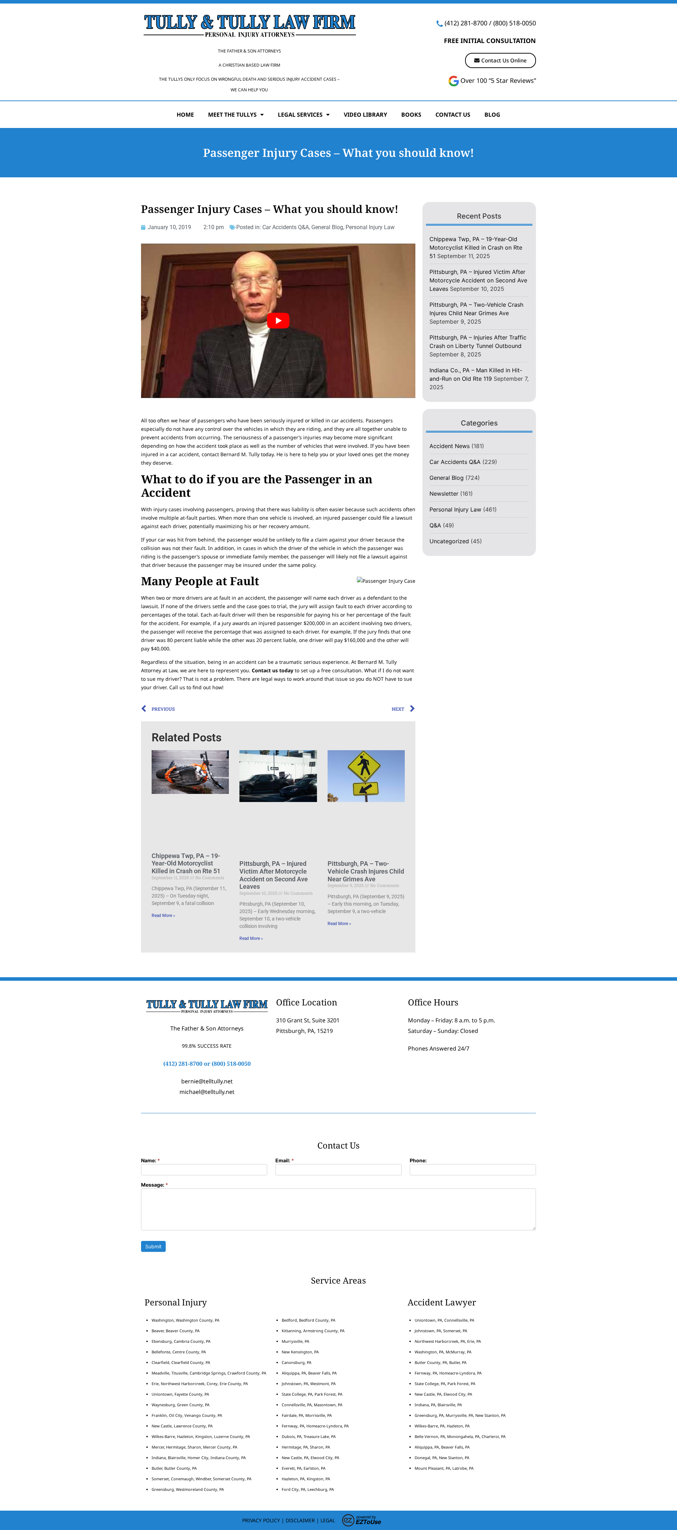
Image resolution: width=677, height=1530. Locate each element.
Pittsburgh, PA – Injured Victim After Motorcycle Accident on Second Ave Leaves (273, 875)
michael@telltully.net (206, 1092)
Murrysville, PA (295, 1341)
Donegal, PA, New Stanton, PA (442, 1457)
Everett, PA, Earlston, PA (303, 1468)
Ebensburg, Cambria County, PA (181, 1341)
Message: (154, 1185)
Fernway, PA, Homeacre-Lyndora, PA (315, 1425)
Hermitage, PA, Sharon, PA (306, 1447)
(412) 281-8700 (466, 23)
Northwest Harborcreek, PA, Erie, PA (448, 1341)
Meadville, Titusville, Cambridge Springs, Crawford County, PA (209, 1373)
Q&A (435, 525)
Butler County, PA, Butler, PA (440, 1362)
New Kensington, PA (300, 1351)
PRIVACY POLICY (261, 1520)
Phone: (418, 1160)
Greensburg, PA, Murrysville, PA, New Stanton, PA (460, 1415)
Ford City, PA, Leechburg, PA (308, 1489)
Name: (150, 1160)
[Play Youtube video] (278, 321)
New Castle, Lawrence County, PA (182, 1425)
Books (411, 114)
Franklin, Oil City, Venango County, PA (187, 1415)
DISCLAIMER (300, 1520)
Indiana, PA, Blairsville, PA (438, 1404)
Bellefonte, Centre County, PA (179, 1351)
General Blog (327, 227)
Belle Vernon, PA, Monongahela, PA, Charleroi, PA (460, 1436)
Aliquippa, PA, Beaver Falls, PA (309, 1373)
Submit (153, 1246)
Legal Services (300, 114)
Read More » (163, 915)
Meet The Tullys (232, 114)
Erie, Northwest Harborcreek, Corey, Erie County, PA (200, 1383)
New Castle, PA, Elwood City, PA (310, 1457)
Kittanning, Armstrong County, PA (313, 1330)
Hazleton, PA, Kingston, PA (306, 1478)
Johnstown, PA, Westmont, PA (309, 1383)
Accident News (449, 445)
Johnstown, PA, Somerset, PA (441, 1330)
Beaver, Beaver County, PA (176, 1330)
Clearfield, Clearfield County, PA (181, 1362)
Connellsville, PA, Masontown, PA (312, 1404)
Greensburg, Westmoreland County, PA (188, 1489)
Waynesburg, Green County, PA (180, 1404)
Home (185, 114)
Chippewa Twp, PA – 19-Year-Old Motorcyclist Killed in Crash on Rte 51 (186, 863)
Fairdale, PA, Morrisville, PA (307, 1415)
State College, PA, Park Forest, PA (312, 1394)
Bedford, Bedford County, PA (308, 1320)
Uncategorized (449, 541)
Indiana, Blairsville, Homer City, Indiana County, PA (199, 1457)
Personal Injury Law (370, 227)
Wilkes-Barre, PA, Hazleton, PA (442, 1425)
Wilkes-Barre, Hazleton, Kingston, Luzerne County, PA (201, 1436)
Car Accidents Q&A (285, 227)
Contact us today (272, 670)
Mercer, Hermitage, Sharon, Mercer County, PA (194, 1447)
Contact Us (452, 114)
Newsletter (443, 493)
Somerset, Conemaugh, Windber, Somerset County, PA (201, 1478)
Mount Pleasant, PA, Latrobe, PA (445, 1468)
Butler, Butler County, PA (174, 1468)
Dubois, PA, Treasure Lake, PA (309, 1436)
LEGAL (328, 1520)
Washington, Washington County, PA (185, 1320)
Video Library (365, 114)
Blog (492, 114)
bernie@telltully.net (207, 1081)
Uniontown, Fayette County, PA (180, 1394)
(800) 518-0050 (514, 23)
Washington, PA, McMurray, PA (443, 1351)
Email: (284, 1160)
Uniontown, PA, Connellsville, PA (444, 1320)
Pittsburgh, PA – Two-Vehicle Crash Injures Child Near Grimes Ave (366, 871)
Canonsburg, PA (296, 1362)
